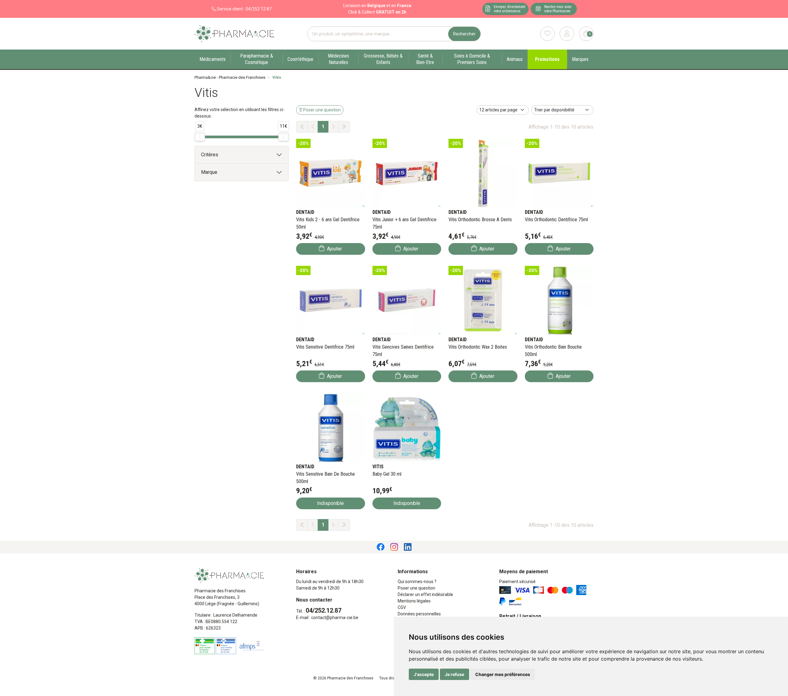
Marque (209, 172)
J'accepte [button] (424, 674)
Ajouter (334, 249)
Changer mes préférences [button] (502, 674)
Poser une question (416, 588)
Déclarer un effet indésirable (425, 594)
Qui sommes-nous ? (417, 581)
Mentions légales (414, 600)
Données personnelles (419, 613)
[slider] (200, 137)
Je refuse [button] (454, 674)
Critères (209, 155)
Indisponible (330, 503)
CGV (402, 607)
